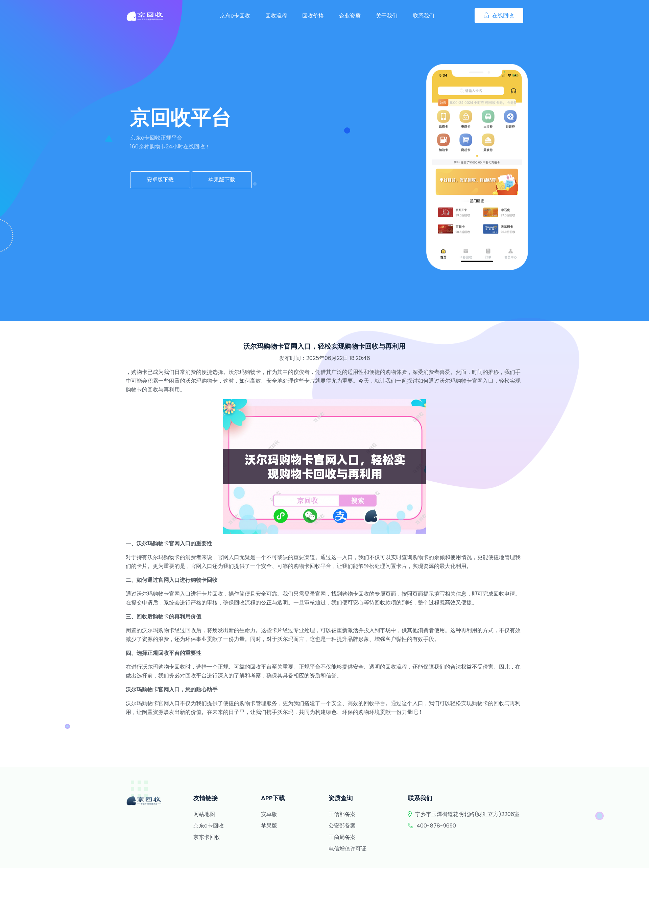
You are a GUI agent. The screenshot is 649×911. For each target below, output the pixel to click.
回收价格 (313, 16)
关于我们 (387, 16)
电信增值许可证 (347, 849)
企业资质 (350, 16)
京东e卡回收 (235, 16)
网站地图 (204, 814)
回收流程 (276, 16)
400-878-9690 (436, 826)
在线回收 (503, 15)
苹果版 (269, 826)
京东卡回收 (206, 837)
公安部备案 (342, 826)
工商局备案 (342, 837)
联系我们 (423, 16)
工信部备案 (342, 814)
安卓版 (269, 814)
